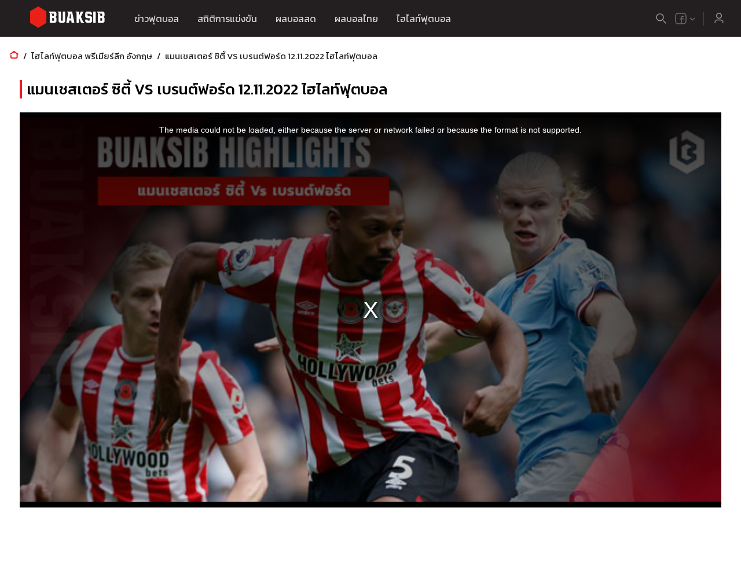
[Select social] (685, 18)
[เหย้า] (14, 56)
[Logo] (67, 19)
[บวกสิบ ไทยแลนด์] (681, 18)
